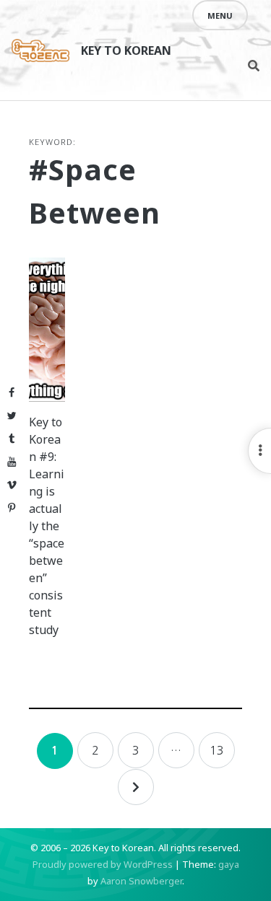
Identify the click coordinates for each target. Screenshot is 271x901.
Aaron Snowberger (141, 880)
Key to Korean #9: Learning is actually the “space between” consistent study (46, 526)
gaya (228, 864)
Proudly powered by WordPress (103, 864)
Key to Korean (126, 50)
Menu (220, 15)
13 (217, 750)
